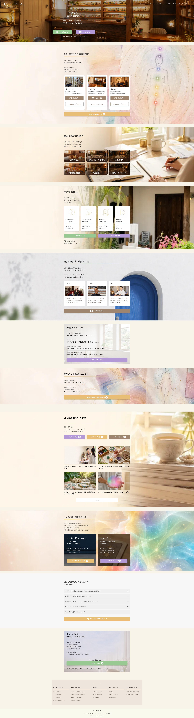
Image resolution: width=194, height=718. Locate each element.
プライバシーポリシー (89, 713)
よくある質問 (56, 697)
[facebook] (93, 710)
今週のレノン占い (113, 694)
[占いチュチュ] (14, 4)
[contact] (100, 710)
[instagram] (97, 710)
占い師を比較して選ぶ (59, 700)
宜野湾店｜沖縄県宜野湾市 (78, 694)
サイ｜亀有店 (96, 697)
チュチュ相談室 (113, 697)
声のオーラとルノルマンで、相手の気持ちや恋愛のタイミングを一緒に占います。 (118, 300)
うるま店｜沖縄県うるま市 (78, 691)
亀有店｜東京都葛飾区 (76, 697)
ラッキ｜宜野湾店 (97, 694)
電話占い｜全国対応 (76, 700)
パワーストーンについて (132, 691)
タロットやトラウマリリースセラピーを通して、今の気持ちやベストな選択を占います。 (73, 300)
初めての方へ (56, 691)
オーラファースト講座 (132, 694)
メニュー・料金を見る (59, 694)
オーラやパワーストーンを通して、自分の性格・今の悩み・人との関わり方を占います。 (96, 300)
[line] (99, 710)
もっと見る (97, 500)
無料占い (111, 691)
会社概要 (108, 713)
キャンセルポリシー (100, 713)
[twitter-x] (95, 710)
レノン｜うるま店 (97, 691)
